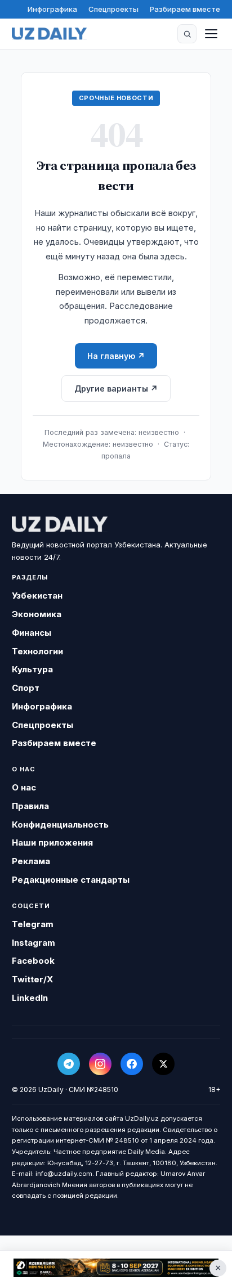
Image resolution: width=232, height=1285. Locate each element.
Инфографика (52, 9)
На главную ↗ (116, 356)
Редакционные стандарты (71, 879)
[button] (187, 33)
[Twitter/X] (163, 1064)
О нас (24, 787)
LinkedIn (30, 997)
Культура (32, 669)
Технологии (37, 651)
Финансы (31, 632)
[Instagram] (100, 1064)
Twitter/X (32, 979)
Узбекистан (37, 595)
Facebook (33, 960)
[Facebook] (132, 1064)
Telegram (32, 924)
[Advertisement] (116, 1268)
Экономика (36, 614)
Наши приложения (52, 842)
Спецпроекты (113, 9)
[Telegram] (68, 1064)
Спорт (25, 687)
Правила (30, 806)
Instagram (33, 942)
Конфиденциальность (60, 824)
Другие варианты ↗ (116, 388)
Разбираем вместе (185, 9)
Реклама (31, 861)
